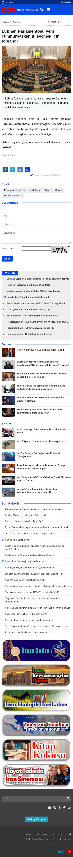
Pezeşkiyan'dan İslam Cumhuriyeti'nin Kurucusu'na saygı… (38, 322)
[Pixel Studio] (68, 851)
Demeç (7, 344)
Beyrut (58, 190)
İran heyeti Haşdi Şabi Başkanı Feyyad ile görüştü (30, 567)
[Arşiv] (49, 807)
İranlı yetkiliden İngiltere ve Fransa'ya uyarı (29, 309)
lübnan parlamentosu (14, 190)
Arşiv (28, 834)
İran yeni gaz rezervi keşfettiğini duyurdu (25, 580)
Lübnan (47, 190)
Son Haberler (11, 503)
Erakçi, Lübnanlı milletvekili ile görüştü (24, 521)
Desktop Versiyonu (36, 819)
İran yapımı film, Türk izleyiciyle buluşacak (29, 334)
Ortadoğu (17, 22)
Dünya (6, 22)
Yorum (6, 424)
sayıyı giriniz (9, 248)
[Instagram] (69, 807)
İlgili (69, 834)
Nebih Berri (34, 190)
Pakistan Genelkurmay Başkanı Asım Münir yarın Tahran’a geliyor (37, 608)
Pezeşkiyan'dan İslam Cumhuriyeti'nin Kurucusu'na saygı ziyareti (37, 626)
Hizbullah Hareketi (13, 195)
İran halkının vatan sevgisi (18, 540)
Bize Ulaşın (57, 834)
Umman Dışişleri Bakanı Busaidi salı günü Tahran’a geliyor (38, 279)
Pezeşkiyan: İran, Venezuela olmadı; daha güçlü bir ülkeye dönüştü (38, 586)
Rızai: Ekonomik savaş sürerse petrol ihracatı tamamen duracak (36, 527)
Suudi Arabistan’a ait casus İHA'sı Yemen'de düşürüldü (36, 303)
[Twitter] (64, 807)
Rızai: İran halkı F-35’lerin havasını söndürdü (30, 328)
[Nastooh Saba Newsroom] (59, 851)
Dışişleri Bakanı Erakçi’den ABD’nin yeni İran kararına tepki (34, 574)
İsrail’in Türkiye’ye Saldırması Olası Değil (29, 285)
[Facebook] (59, 807)
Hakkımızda (42, 834)
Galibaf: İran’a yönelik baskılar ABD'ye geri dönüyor (34, 291)
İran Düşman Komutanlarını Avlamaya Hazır (41, 441)
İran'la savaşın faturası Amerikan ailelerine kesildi (29, 555)
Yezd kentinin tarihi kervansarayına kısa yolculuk (32, 315)
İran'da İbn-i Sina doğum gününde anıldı (28, 297)
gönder (7, 258)
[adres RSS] (54, 807)
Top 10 (10, 273)
